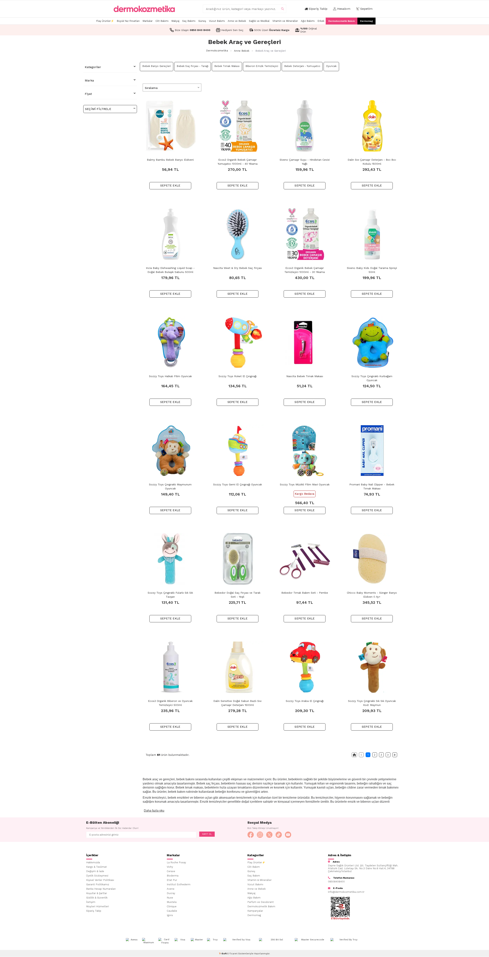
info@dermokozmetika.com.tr (346, 891)
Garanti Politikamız (97, 884)
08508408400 (336, 881)
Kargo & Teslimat (96, 866)
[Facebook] (250, 835)
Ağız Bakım (254, 897)
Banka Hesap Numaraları (101, 888)
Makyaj (175, 21)
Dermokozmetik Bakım (341, 21)
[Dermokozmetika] (144, 9)
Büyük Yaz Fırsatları (128, 21)
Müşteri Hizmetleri (97, 906)
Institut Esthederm (178, 884)
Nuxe (170, 897)
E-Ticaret (232, 953)
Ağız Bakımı (308, 21)
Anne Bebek (241, 50)
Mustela (171, 902)
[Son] (394, 754)
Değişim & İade (95, 871)
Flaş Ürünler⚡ (105, 21)
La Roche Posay (176, 862)
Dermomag (366, 21)
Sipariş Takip (93, 910)
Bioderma (172, 875)
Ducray (171, 893)
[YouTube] (288, 835)
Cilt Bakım (253, 866)
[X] (269, 835)
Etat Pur (172, 880)
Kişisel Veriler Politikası (100, 880)
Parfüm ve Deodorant (260, 902)
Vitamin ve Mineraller (285, 21)
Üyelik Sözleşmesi (97, 875)
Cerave (171, 871)
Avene (170, 888)
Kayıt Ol (207, 834)
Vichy (170, 866)
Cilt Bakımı (161, 21)
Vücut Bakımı (217, 21)
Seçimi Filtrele (98, 109)
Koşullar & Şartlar (96, 893)
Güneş (202, 21)
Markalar (147, 21)
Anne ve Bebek (237, 21)
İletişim (90, 902)
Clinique (171, 906)
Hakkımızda (93, 862)
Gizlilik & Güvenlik (97, 897)
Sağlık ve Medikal (259, 21)
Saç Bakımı (188, 21)
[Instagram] (260, 835)
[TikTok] (278, 835)
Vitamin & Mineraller (259, 880)
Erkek (320, 21)
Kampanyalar (255, 910)
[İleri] (388, 754)
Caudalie (172, 910)
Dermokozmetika (217, 50)
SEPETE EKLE (170, 185)
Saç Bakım (253, 875)
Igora (170, 915)
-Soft (223, 953)
